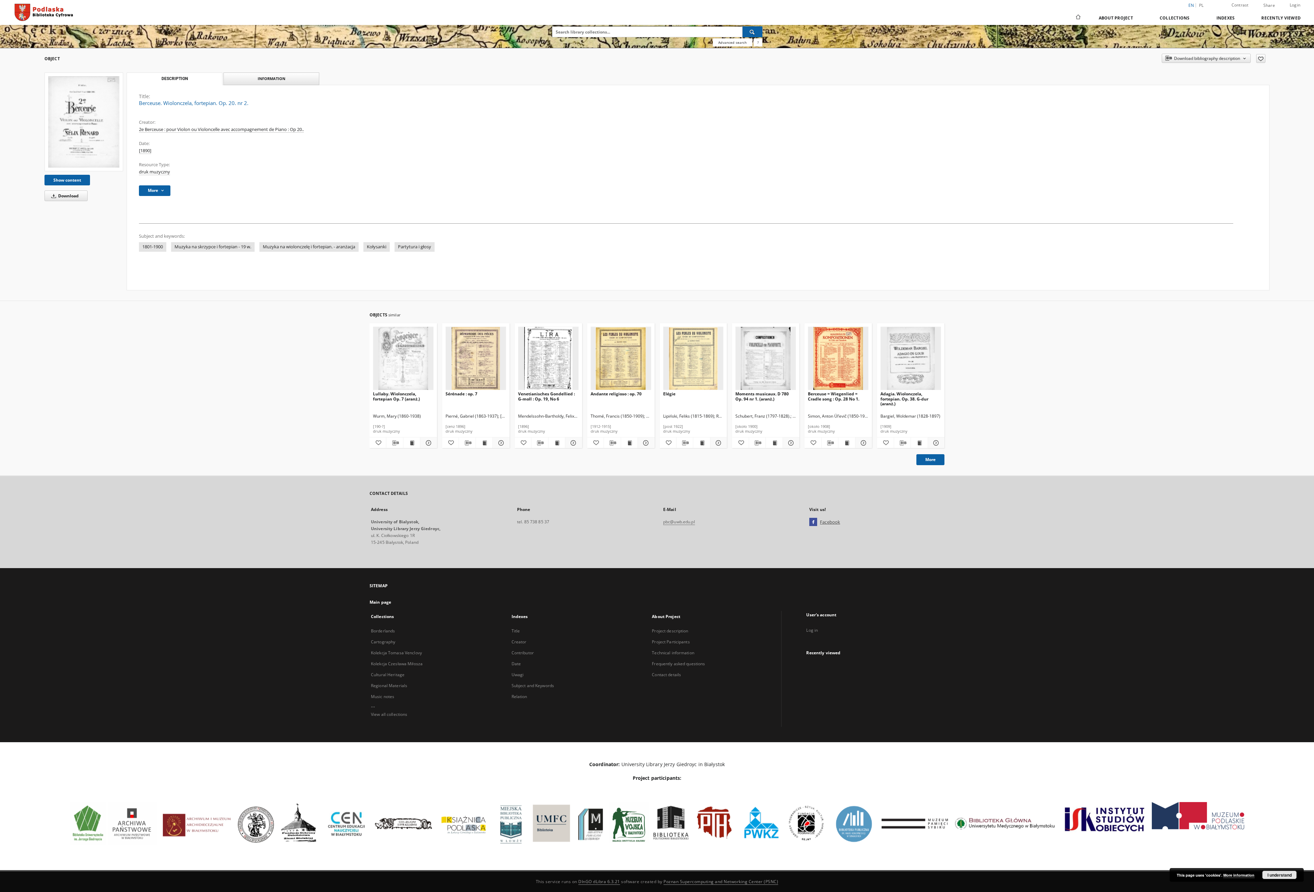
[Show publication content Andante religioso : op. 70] (629, 442)
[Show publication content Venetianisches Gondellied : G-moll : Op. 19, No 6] (557, 442)
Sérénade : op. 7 (461, 394)
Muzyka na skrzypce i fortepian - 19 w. (213, 247)
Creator (519, 642)
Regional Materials (389, 685)
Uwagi (518, 675)
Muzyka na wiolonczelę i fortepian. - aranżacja (309, 247)
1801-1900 (152, 247)
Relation (519, 696)
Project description (670, 631)
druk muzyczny (154, 172)
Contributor (523, 653)
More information (1238, 875)
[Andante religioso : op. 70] (621, 358)
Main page (380, 602)
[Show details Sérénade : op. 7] (500, 442)
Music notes (382, 696)
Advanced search (732, 42)
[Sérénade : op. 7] (476, 358)
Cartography (383, 642)
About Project (1116, 18)
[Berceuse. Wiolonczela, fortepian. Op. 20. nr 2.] (83, 121)
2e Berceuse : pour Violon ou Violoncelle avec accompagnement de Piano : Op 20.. (221, 129)
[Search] (752, 31)
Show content (67, 180)
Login (1295, 5)
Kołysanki (376, 247)
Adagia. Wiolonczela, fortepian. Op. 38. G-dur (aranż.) (904, 398)
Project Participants (671, 642)
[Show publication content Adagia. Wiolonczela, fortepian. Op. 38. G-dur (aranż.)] (919, 442)
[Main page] (1077, 17)
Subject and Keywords (533, 685)
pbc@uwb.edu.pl (679, 522)
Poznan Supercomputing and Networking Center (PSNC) (721, 881)
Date (516, 664)
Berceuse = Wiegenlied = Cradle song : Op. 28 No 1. (833, 396)
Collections (1175, 18)
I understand (1279, 875)
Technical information (673, 653)
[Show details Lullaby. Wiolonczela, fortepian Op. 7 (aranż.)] (427, 442)
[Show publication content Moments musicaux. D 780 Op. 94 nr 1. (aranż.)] (774, 442)
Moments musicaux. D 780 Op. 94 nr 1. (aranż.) (762, 396)
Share (1269, 5)
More (930, 459)
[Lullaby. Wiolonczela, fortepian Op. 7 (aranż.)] (403, 358)
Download (68, 196)
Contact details (666, 675)
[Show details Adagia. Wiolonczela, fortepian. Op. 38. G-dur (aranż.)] (935, 442)
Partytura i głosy (414, 247)
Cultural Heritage (387, 675)
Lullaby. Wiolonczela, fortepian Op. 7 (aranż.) (396, 396)
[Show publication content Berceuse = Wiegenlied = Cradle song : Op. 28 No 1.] (846, 442)
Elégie (669, 394)
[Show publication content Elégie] (701, 442)
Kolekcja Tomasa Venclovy (396, 653)
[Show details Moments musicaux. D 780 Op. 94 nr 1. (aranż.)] (790, 442)
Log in (812, 630)
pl (1201, 5)
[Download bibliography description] (394, 442)
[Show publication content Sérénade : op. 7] (484, 442)
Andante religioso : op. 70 (616, 394)
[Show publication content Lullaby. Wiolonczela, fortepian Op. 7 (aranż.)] (411, 442)
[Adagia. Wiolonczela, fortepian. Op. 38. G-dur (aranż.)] (911, 358)
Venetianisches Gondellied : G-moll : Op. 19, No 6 (546, 396)
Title (516, 631)
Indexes (1225, 18)
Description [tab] (175, 78)
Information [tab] (271, 78)
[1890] (145, 151)
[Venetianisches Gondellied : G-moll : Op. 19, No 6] (548, 358)
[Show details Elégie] (717, 442)
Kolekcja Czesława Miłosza (397, 664)
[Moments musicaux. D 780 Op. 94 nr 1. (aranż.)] (766, 358)
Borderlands (383, 631)
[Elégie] (693, 358)
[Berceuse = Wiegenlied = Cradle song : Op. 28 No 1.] (838, 358)
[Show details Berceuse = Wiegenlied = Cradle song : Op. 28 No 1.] (862, 442)
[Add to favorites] (1260, 58)
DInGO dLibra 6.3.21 (599, 881)
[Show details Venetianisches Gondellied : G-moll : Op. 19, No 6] (572, 442)
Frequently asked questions (678, 664)
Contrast (1240, 5)
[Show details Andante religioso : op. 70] (645, 442)
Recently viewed (1281, 18)
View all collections (389, 714)
